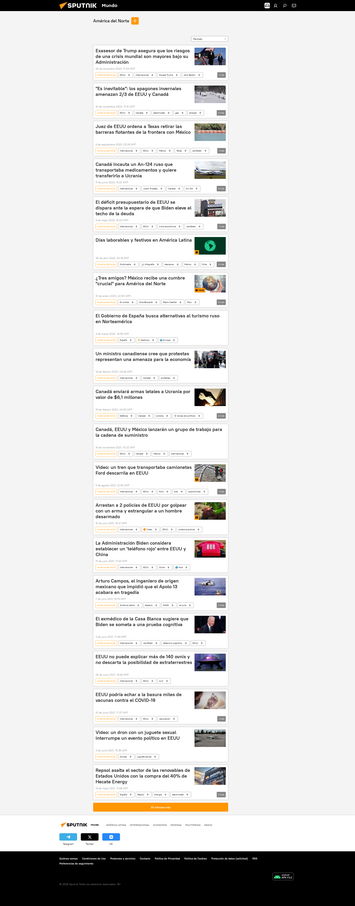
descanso (169, 264)
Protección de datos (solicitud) (229, 858)
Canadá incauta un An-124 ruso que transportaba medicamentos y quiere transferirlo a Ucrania (136, 170)
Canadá (139, 112)
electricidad (159, 112)
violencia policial (186, 529)
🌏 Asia (179, 567)
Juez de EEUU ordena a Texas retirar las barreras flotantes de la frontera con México (143, 129)
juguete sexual (144, 756)
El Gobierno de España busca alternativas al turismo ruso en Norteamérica (157, 318)
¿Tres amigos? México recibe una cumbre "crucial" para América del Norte (140, 281)
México (162, 150)
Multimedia (125, 264)
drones (123, 756)
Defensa (124, 415)
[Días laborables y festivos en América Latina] (210, 246)
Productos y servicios (122, 858)
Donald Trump (166, 75)
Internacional (142, 75)
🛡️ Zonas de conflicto (184, 415)
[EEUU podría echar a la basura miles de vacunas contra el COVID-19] (210, 700)
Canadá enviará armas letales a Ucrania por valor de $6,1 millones (143, 394)
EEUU (122, 75)
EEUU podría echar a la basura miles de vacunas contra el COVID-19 (139, 697)
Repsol (140, 794)
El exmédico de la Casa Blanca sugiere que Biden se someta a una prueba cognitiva (142, 621)
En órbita (124, 302)
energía (193, 112)
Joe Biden (197, 150)
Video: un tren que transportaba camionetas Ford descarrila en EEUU (144, 470)
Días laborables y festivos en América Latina (144, 240)
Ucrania (159, 415)
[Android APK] (283, 877)
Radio (208, 825)
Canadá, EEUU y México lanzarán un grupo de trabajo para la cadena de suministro (159, 432)
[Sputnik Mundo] (79, 10)
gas (177, 112)
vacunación (164, 718)
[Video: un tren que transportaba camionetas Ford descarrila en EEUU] (210, 473)
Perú (189, 302)
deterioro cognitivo (172, 643)
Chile (204, 264)
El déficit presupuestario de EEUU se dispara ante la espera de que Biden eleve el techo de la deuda (143, 208)
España (123, 340)
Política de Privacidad (167, 858)
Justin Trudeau (150, 188)
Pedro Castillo (170, 302)
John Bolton (189, 75)
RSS (254, 858)
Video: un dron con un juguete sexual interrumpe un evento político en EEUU (138, 735)
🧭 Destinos (143, 340)
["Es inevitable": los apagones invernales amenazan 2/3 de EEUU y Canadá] (210, 94)
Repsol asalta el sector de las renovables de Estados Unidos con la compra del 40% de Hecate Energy (143, 776)
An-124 (189, 188)
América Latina (127, 605)
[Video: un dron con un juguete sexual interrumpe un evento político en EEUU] (210, 738)
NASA (166, 605)
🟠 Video (147, 529)
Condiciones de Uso (94, 858)
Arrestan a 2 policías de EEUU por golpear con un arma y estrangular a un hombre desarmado (141, 511)
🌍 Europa (165, 340)
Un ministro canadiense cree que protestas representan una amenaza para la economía (143, 356)
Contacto (145, 858)
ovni (161, 681)
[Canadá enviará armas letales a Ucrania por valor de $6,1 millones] (210, 397)
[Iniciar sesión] (275, 5)
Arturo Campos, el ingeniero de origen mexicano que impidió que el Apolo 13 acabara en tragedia (137, 586)
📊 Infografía (147, 264)
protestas (165, 378)
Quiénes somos (68, 858)
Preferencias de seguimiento (76, 863)
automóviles (194, 491)
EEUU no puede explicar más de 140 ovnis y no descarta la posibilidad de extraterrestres (144, 659)
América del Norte (111, 20)
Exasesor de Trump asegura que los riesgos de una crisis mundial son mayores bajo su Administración (143, 56)
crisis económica (167, 226)
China (162, 567)
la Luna (182, 605)
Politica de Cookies (195, 858)
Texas (179, 150)
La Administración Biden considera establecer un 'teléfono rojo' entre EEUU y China (141, 548)
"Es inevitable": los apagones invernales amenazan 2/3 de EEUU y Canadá (138, 91)
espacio (149, 605)
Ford (161, 491)
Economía (160, 825)
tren (176, 491)
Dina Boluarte (146, 302)
